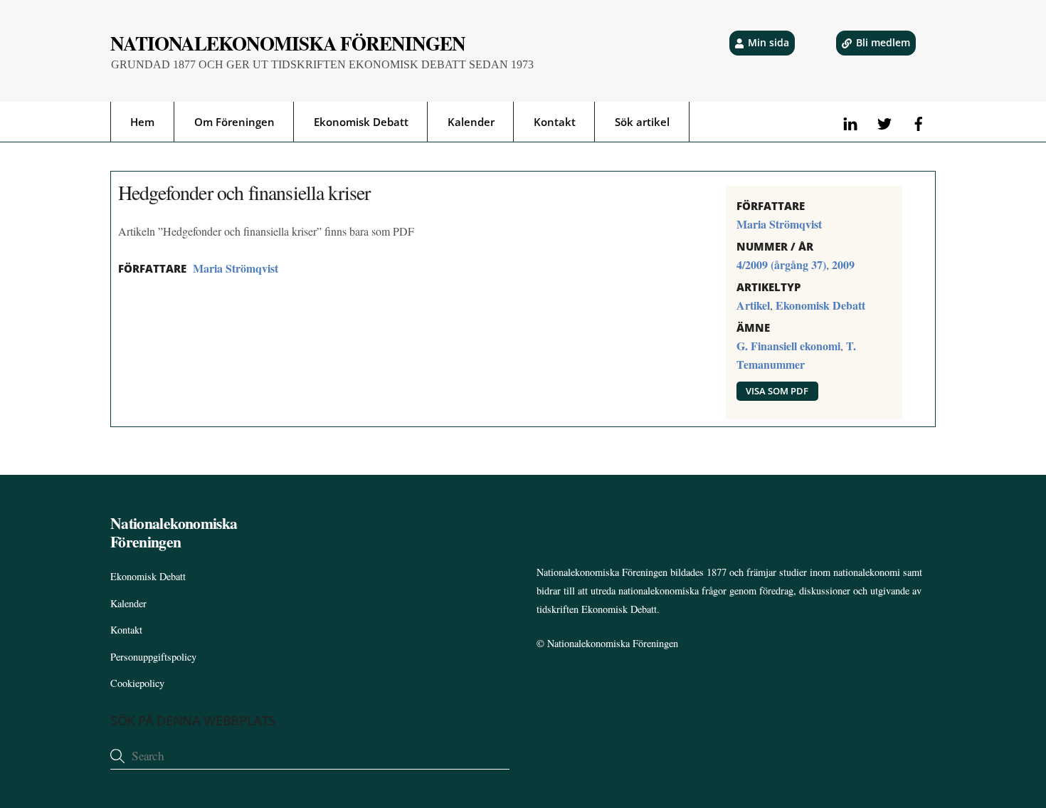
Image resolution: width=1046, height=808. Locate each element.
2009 (843, 264)
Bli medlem (883, 42)
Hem (142, 122)
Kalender (471, 122)
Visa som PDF (777, 390)
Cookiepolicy (137, 683)
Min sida (768, 42)
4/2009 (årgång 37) (781, 264)
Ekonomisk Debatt (361, 122)
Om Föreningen (234, 122)
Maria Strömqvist (235, 268)
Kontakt (555, 122)
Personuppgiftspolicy (153, 656)
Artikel (753, 305)
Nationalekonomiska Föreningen (612, 643)
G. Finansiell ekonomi (788, 345)
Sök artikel (642, 122)
